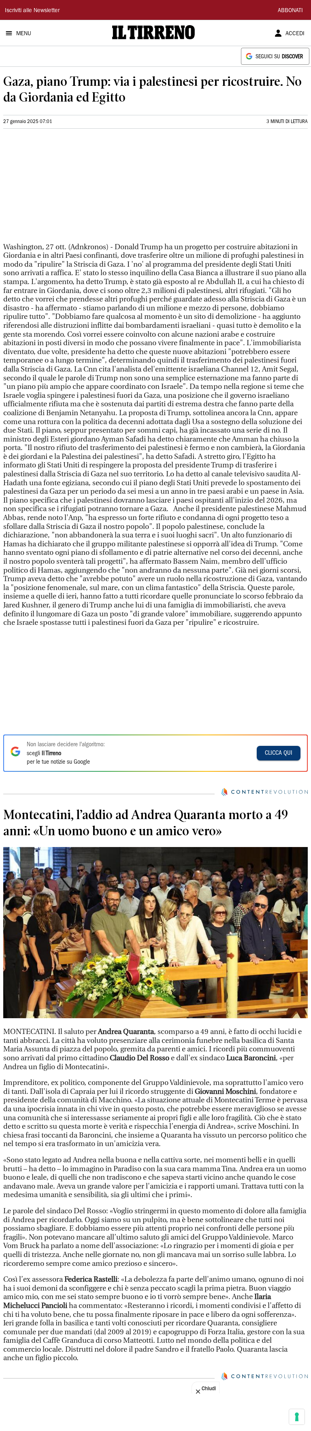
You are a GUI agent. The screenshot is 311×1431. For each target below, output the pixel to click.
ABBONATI (290, 11)
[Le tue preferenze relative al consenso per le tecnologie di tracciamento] (297, 1417)
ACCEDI (295, 34)
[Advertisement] (64, 189)
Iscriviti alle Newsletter (32, 11)
